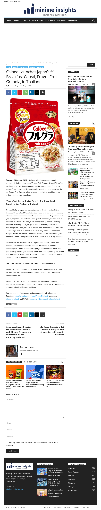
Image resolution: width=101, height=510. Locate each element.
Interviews (61, 21)
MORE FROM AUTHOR (31, 362)
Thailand (40, 67)
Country (32, 67)
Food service (72, 490)
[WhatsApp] (25, 92)
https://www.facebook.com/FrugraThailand (31, 296)
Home (9, 21)
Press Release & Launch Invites (43, 21)
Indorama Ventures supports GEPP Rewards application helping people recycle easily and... (87, 172)
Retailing (76, 507)
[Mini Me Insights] (50, 10)
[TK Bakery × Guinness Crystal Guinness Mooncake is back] (81, 135)
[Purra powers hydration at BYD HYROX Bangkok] (42, 482)
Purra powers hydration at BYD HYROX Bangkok (79, 217)
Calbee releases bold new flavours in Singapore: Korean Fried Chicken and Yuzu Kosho (15, 384)
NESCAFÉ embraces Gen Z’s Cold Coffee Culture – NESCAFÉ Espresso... (80, 78)
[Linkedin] (31, 92)
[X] (14, 92)
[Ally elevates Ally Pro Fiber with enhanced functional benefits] (42, 492)
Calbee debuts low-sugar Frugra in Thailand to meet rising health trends (35, 383)
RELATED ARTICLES (14, 362)
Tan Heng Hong (13, 86)
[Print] (42, 92)
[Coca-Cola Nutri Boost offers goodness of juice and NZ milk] (73, 195)
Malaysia (71, 468)
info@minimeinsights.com (15, 489)
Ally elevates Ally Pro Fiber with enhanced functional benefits (79, 224)
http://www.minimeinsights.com (29, 350)
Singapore (71, 483)
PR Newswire (72, 21)
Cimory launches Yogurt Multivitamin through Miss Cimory (81, 211)
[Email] (36, 92)
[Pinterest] (19, 92)
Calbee (14, 304)
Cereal (19, 63)
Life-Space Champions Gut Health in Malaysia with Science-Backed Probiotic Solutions (52, 331)
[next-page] (62, 362)
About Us (47, 507)
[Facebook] (8, 92)
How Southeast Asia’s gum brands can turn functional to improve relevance (80, 241)
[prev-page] (60, 362)
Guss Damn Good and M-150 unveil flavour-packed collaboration (87, 184)
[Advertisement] (50, 42)
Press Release (23, 67)
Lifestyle (71, 487)
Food (25, 21)
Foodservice (86, 507)
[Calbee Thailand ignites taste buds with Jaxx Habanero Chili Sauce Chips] (55, 372)
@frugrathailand (12, 299)
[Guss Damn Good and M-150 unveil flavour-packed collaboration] (73, 184)
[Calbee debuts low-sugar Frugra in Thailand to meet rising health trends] (35, 372)
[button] (93, 20)
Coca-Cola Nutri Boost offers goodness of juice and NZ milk (87, 194)
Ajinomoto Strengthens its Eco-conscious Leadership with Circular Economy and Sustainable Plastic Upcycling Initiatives (18, 332)
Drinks (16, 21)
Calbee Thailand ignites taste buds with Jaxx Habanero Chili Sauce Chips (55, 383)
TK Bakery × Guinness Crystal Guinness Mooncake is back (81, 147)
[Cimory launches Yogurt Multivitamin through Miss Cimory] (42, 471)
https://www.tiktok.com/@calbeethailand (44, 299)
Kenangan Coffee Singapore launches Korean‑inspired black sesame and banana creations (79, 232)
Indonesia (71, 479)
